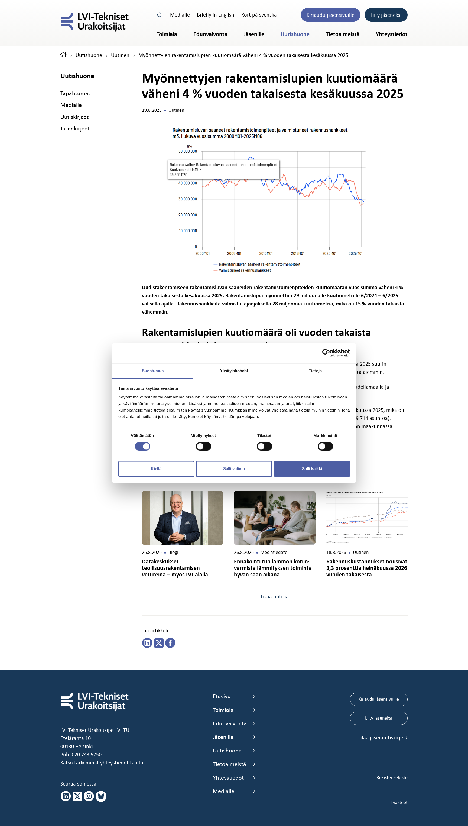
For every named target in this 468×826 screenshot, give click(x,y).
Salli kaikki (312, 469)
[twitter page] (159, 643)
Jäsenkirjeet (74, 128)
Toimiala (167, 34)
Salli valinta (234, 469)
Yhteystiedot (392, 34)
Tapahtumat (75, 93)
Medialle (180, 14)
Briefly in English (215, 14)
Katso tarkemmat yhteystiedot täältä (101, 762)
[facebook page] (170, 643)
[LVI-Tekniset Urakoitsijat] (94, 22)
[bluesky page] (101, 796)
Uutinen (120, 55)
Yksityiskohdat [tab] (234, 370)
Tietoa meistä (343, 34)
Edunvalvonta (210, 34)
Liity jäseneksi (386, 15)
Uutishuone (295, 34)
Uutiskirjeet (74, 116)
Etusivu (222, 696)
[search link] (160, 14)
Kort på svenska (259, 14)
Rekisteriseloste (392, 777)
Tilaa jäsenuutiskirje (381, 737)
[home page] (63, 55)
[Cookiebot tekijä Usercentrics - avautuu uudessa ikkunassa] (326, 353)
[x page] (77, 796)
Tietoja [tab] (315, 370)
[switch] (203, 446)
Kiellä (156, 469)
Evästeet (399, 802)
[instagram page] (88, 796)
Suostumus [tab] (153, 370)
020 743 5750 (87, 754)
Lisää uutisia (275, 596)
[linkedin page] (147, 643)
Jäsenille (254, 34)
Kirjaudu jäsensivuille (331, 15)
